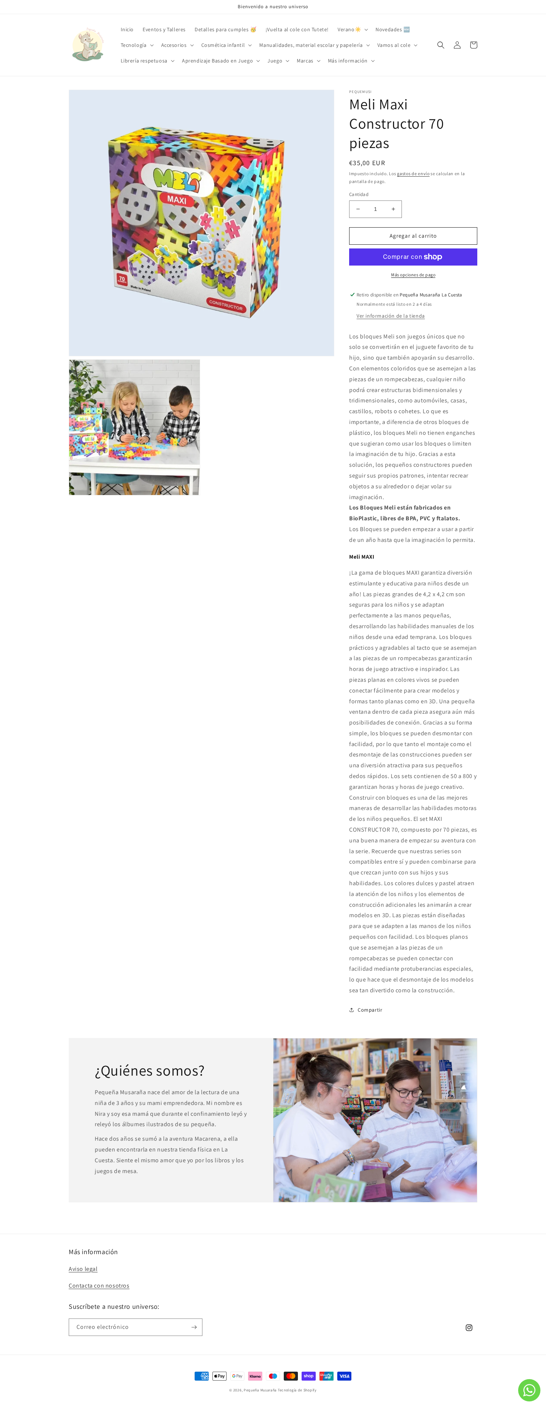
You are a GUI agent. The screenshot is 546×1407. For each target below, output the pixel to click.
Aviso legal (83, 1269)
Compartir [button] (370, 1009)
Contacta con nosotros (99, 1285)
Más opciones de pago (413, 274)
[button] (352, 29)
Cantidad (358, 194)
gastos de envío (413, 173)
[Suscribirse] (194, 1327)
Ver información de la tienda (391, 315)
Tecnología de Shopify (297, 1390)
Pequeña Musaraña (260, 1390)
